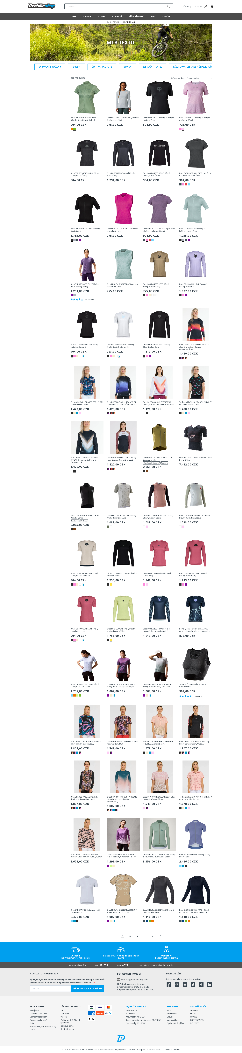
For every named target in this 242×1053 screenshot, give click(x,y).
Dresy (76, 66)
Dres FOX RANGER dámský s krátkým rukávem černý (158, 119)
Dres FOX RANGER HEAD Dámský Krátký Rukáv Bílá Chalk (84, 574)
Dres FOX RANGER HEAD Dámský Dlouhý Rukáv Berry (193, 574)
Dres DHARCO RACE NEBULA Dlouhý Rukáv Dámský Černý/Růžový (194, 742)
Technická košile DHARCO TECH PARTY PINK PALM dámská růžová (195, 798)
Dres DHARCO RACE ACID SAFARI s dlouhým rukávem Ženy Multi (85, 798)
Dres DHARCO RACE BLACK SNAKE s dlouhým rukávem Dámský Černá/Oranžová (194, 347)
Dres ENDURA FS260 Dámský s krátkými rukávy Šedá (192, 230)
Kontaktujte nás (68, 1029)
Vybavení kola (173, 1020)
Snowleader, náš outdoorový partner (43, 1027)
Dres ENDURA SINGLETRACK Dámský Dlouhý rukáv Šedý (158, 911)
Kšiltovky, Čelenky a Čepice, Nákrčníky (197, 66)
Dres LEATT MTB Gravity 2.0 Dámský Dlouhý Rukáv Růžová (158, 516)
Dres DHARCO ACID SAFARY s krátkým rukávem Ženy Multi (123, 742)
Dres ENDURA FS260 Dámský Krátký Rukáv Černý (85, 230)
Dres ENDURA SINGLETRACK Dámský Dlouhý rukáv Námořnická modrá (194, 911)
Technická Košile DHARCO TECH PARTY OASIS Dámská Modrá (87, 403)
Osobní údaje (154, 1049)
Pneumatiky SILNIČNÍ (135, 1023)
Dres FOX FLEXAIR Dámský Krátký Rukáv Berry (157, 574)
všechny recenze (150, 965)
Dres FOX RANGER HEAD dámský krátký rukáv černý (84, 345)
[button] (212, 6)
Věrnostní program (38, 1016)
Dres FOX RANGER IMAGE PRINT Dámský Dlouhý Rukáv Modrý (156, 630)
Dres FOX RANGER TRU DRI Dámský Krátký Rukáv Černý (86, 174)
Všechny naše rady (38, 1013)
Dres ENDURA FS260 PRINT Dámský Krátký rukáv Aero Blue (85, 685)
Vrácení (64, 1016)
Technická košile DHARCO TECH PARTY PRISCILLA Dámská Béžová (159, 742)
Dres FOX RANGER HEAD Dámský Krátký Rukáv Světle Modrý (120, 345)
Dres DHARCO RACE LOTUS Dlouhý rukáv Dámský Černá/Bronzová (121, 458)
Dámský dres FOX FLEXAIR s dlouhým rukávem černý (122, 574)
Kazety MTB (131, 1010)
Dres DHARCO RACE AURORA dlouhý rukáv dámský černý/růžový (86, 742)
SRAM (193, 1013)
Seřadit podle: (177, 78)
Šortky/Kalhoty (102, 66)
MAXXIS (193, 1016)
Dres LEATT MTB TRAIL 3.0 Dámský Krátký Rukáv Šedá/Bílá (121, 516)
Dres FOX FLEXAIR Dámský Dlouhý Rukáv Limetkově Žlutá (121, 630)
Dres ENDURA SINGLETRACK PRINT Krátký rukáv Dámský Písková (122, 911)
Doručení (65, 1013)
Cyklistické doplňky (175, 1023)
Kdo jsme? (35, 1010)
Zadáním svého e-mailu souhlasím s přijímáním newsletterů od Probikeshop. (62, 982)
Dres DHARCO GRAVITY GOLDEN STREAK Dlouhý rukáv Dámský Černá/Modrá (84, 460)
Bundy (128, 66)
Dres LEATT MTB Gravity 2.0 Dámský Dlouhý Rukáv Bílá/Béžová (194, 516)
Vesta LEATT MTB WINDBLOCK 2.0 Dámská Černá (85, 516)
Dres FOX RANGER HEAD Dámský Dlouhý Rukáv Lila (193, 285)
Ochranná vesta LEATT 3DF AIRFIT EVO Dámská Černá (195, 458)
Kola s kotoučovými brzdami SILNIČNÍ (143, 1020)
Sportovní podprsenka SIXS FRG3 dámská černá (193, 685)
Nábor (33, 1023)
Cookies (176, 1049)
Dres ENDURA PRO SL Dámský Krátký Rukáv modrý (86, 911)
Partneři (167, 1049)
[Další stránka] (160, 936)
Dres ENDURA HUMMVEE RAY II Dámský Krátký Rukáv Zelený (83, 119)
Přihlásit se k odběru (87, 988)
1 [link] (122, 935)
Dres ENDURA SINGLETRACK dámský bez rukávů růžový (122, 230)
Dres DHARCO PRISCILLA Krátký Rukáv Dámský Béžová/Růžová (159, 798)
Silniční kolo (172, 1013)
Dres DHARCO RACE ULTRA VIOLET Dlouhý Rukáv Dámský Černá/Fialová (122, 403)
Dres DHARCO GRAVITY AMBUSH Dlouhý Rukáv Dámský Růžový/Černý (86, 855)
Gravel (170, 1016)
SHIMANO (194, 1010)
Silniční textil (152, 66)
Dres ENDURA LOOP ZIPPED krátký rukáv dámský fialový (85, 285)
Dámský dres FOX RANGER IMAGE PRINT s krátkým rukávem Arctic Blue (194, 630)
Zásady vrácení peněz (137, 1049)
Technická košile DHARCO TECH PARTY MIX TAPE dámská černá (195, 403)
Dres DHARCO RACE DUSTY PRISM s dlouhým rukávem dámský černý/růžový (122, 799)
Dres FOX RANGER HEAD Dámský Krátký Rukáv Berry (84, 630)
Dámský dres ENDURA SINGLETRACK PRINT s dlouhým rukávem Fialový (122, 855)
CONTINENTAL (197, 1020)
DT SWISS (194, 1023)
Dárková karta (67, 1026)
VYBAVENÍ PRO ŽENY (50, 66)
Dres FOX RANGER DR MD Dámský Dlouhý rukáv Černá (157, 174)
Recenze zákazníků (38, 1020)
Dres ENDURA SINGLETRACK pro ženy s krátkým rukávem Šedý (195, 174)
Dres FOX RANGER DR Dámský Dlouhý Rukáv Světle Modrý (123, 119)
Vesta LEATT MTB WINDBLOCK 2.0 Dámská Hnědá (157, 458)
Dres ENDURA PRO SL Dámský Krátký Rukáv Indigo (194, 855)
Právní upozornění (89, 1049)
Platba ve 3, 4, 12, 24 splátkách (70, 1021)
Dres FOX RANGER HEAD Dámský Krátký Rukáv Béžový (156, 285)
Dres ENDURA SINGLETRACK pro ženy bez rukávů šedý (123, 285)
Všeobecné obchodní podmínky (112, 1049)
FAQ (62, 1010)
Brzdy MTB (130, 1013)
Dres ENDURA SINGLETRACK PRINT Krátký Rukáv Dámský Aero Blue (158, 685)
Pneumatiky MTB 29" (135, 1016)
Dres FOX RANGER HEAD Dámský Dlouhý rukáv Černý (156, 345)
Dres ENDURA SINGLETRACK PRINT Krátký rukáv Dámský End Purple (122, 685)
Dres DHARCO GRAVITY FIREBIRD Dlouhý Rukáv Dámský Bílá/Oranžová (158, 403)
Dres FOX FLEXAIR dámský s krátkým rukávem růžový (194, 119)
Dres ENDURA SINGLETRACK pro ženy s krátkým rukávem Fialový (159, 230)
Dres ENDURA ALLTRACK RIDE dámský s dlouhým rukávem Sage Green (159, 855)
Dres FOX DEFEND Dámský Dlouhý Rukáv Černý (121, 174)
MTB (169, 1010)
